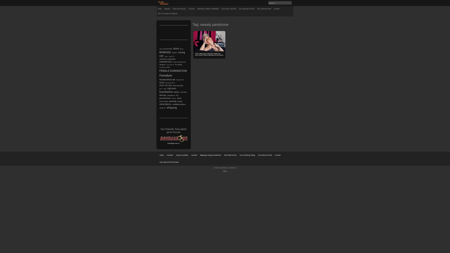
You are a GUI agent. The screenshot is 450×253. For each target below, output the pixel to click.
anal (160, 49)
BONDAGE (165, 52)
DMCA (225, 171)
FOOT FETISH (165, 85)
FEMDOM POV (180, 80)
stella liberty (165, 104)
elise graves (170, 64)
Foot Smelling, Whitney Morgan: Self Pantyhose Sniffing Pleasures (209, 54)
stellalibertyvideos (179, 104)
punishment (165, 98)
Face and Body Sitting (247, 9)
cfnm (166, 56)
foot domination (170, 83)
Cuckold (191, 9)
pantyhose (171, 95)
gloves (161, 88)
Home (160, 9)
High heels (171, 88)
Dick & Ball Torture (229, 9)
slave (179, 98)
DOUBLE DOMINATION (179, 62)
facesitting (162, 67)
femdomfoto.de (167, 79)
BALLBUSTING (167, 49)
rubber (174, 98)
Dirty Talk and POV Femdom (167, 14)
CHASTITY (171, 56)
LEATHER (183, 92)
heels (165, 88)
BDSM (176, 48)
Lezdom (276, 9)
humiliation (166, 91)
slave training (163, 101)
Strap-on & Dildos (179, 9)
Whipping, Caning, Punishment (208, 9)
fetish (161, 82)
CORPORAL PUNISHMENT (167, 59)
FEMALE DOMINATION (173, 71)
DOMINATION (165, 61)
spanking (172, 101)
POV (177, 95)
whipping (172, 107)
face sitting (178, 65)
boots (174, 52)
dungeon (162, 64)
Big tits (182, 49)
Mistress (162, 95)
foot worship (178, 85)
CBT (161, 56)
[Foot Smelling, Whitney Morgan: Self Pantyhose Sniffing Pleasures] (209, 41)
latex (176, 92)
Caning (181, 52)
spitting (179, 101)
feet (168, 67)
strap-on (162, 108)
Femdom (167, 9)
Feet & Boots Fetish (264, 9)
